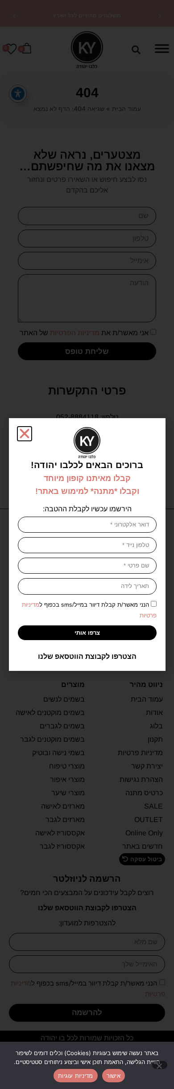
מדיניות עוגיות (75, 1075)
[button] (24, 433)
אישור (113, 1075)
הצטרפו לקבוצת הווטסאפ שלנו (87, 656)
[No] (159, 1065)
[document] (87, 544)
